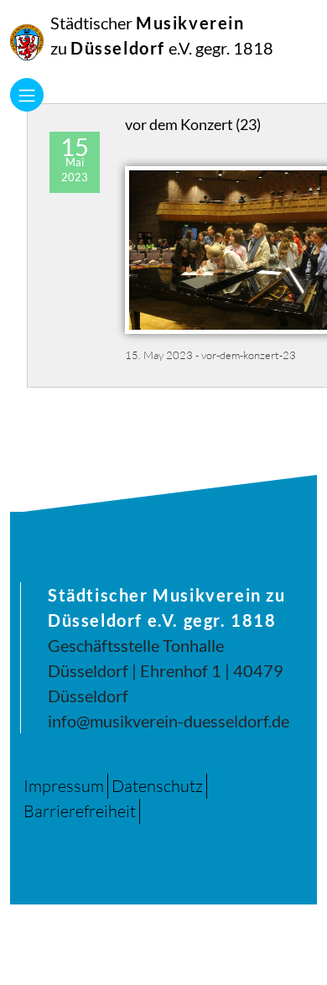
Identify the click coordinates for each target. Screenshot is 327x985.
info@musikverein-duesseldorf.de (168, 721)
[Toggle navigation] (27, 95)
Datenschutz (157, 785)
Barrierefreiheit (79, 810)
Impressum (63, 785)
